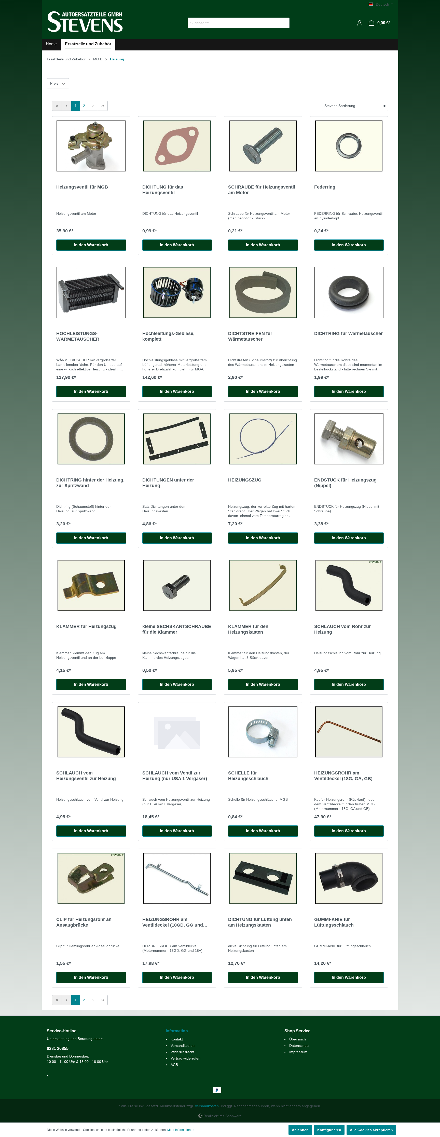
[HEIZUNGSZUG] (263, 438)
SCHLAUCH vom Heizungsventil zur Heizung (86, 775)
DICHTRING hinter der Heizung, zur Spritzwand (90, 482)
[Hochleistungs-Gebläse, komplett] (177, 292)
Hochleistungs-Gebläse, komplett (168, 336)
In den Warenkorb (91, 245)
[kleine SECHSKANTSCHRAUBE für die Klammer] (177, 585)
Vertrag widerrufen (185, 1058)
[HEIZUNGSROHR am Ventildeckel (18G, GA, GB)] (349, 731)
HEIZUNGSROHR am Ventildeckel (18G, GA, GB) (343, 775)
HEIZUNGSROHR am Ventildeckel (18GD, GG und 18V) (172, 922)
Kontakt (177, 1039)
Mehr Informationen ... (182, 1130)
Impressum (298, 1052)
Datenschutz (299, 1046)
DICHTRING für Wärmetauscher (348, 333)
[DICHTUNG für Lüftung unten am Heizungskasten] (263, 878)
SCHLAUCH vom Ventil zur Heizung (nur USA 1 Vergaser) (174, 775)
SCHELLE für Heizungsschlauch (248, 775)
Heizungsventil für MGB (82, 187)
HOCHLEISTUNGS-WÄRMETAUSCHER (77, 336)
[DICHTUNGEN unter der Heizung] (177, 438)
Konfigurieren (329, 1130)
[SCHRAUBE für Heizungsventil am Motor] (263, 146)
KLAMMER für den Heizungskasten (248, 629)
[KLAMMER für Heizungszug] (91, 585)
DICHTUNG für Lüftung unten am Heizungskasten (260, 922)
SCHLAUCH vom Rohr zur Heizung (342, 629)
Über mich (297, 1039)
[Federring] (349, 146)
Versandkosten (183, 1046)
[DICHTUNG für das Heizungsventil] (177, 146)
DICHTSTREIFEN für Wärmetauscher (250, 336)
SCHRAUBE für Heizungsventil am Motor (261, 189)
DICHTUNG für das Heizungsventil (162, 189)
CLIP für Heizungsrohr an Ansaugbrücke (84, 922)
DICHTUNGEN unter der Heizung (168, 482)
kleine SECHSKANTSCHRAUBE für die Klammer (176, 629)
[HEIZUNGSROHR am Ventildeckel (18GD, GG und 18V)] (177, 878)
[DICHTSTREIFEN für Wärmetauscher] (263, 292)
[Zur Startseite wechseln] (85, 22)
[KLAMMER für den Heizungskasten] (263, 585)
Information (177, 1031)
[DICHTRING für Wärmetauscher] (349, 292)
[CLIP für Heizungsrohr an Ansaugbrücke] (91, 878)
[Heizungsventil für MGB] (91, 146)
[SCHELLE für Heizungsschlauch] (263, 731)
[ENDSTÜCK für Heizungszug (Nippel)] (349, 438)
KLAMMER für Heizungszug (86, 626)
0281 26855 (57, 1048)
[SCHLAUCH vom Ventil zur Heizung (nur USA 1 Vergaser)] (177, 731)
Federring (324, 187)
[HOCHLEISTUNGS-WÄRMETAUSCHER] (91, 292)
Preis (54, 83)
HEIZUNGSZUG (245, 480)
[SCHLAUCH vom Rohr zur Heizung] (349, 585)
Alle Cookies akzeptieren (371, 1130)
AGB (174, 1065)
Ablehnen (300, 1130)
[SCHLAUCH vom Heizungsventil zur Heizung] (91, 731)
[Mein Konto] (360, 23)
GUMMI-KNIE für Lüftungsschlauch (334, 922)
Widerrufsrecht (182, 1052)
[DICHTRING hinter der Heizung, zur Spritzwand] (91, 438)
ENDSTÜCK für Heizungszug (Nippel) (345, 482)
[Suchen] (284, 23)
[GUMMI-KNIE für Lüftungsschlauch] (349, 878)
